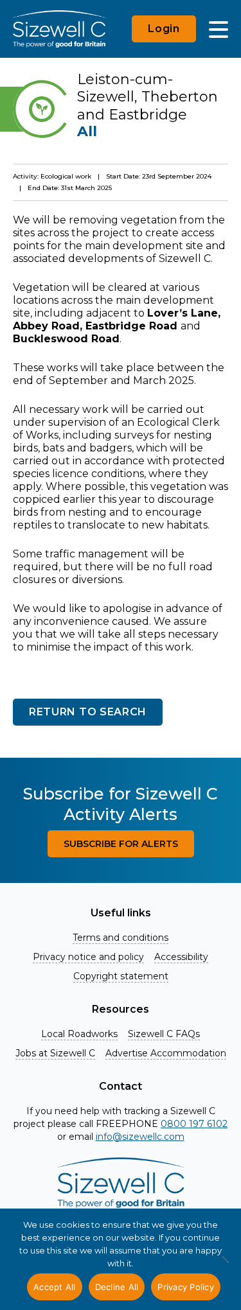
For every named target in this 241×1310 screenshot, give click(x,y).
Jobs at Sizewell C (55, 1053)
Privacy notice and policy (88, 957)
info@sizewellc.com (140, 1136)
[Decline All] (225, 1266)
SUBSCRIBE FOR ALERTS (121, 844)
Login (164, 28)
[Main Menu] (218, 29)
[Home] (59, 29)
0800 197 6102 (194, 1124)
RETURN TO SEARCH (88, 712)
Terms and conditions (120, 937)
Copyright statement (120, 976)
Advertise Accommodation (165, 1053)
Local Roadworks (79, 1034)
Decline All (117, 1287)
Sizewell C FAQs (164, 1034)
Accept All (54, 1287)
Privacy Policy (185, 1287)
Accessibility (181, 957)
